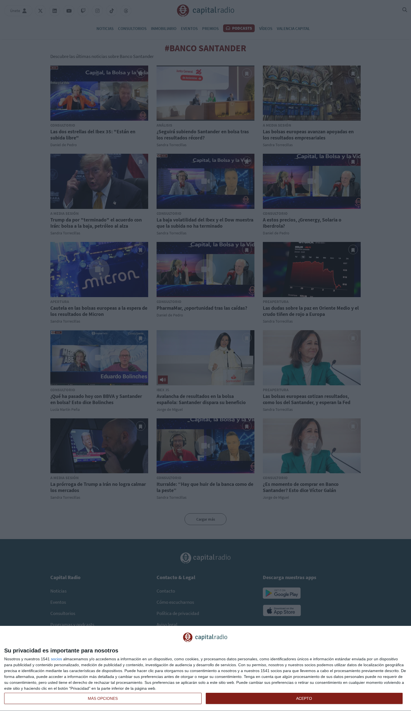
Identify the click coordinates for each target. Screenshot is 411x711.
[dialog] (205, 668)
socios (56, 659)
